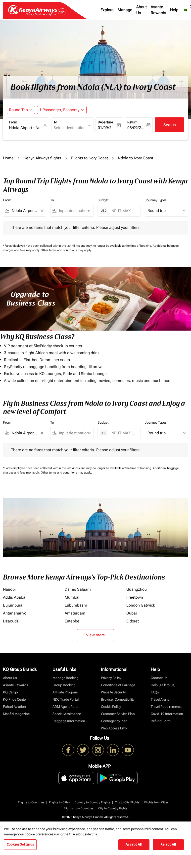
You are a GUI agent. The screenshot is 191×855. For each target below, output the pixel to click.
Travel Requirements (166, 707)
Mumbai (72, 597)
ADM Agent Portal (65, 707)
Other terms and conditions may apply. (66, 250)
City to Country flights (112, 808)
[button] (62, 110)
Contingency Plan (114, 721)
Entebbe (72, 621)
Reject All (168, 844)
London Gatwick (140, 605)
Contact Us (159, 678)
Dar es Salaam (78, 589)
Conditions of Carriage (118, 685)
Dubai (131, 613)
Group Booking (64, 685)
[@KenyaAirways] (83, 750)
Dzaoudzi (11, 621)
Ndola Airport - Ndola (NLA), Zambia (25, 127)
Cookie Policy (111, 707)
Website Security (113, 692)
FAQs (155, 692)
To (55, 122)
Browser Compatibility (117, 699)
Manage (125, 9)
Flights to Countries (31, 802)
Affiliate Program (65, 692)
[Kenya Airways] (68, 750)
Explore (107, 9)
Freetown (134, 597)
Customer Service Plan (118, 714)
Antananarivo (14, 613)
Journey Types (156, 200)
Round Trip (18, 109)
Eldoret (132, 621)
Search (169, 124)
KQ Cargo (10, 692)
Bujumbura (12, 605)
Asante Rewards (158, 9)
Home (8, 158)
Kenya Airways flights (42, 158)
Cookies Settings (20, 844)
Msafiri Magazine (16, 714)
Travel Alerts (160, 699)
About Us (141, 9)
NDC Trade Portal (65, 699)
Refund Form (161, 721)
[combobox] (25, 211)
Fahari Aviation (14, 707)
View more (95, 635)
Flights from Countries (79, 808)
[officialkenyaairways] (98, 750)
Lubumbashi (76, 605)
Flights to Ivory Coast (89, 158)
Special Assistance (66, 714)
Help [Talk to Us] (163, 685)
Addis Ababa (14, 597)
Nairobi (9, 589)
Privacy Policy (111, 678)
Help (174, 9)
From (13, 122)
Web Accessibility (114, 728)
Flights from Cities (156, 802)
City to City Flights (127, 802)
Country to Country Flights (92, 802)
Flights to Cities (59, 802)
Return (132, 122)
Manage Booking (65, 678)
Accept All (134, 844)
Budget (102, 200)
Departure (105, 122)
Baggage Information (68, 721)
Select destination (69, 127)
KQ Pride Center (15, 699)
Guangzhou (136, 589)
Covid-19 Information (167, 714)
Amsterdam (75, 613)
